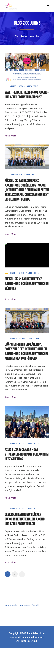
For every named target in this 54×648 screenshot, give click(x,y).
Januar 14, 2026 (16, 175)
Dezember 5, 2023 (17, 273)
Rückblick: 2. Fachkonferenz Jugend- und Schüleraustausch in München (27, 284)
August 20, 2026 (16, 86)
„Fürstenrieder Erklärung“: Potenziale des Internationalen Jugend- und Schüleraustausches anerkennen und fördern (26, 351)
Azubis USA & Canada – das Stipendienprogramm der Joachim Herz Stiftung (26, 454)
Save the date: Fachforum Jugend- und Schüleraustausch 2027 (27, 94)
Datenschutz (11, 605)
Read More (10, 135)
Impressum (25, 605)
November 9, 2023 (17, 444)
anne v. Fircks (32, 86)
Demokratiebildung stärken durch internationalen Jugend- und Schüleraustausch (25, 519)
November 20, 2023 (17, 338)
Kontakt (35, 605)
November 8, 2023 (17, 508)
